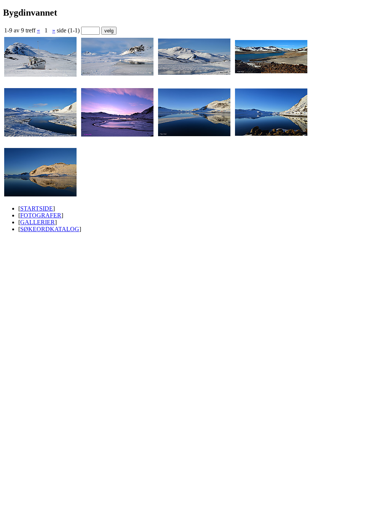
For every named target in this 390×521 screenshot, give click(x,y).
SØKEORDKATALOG (49, 229)
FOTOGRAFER (40, 215)
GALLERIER (37, 222)
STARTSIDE (36, 208)
